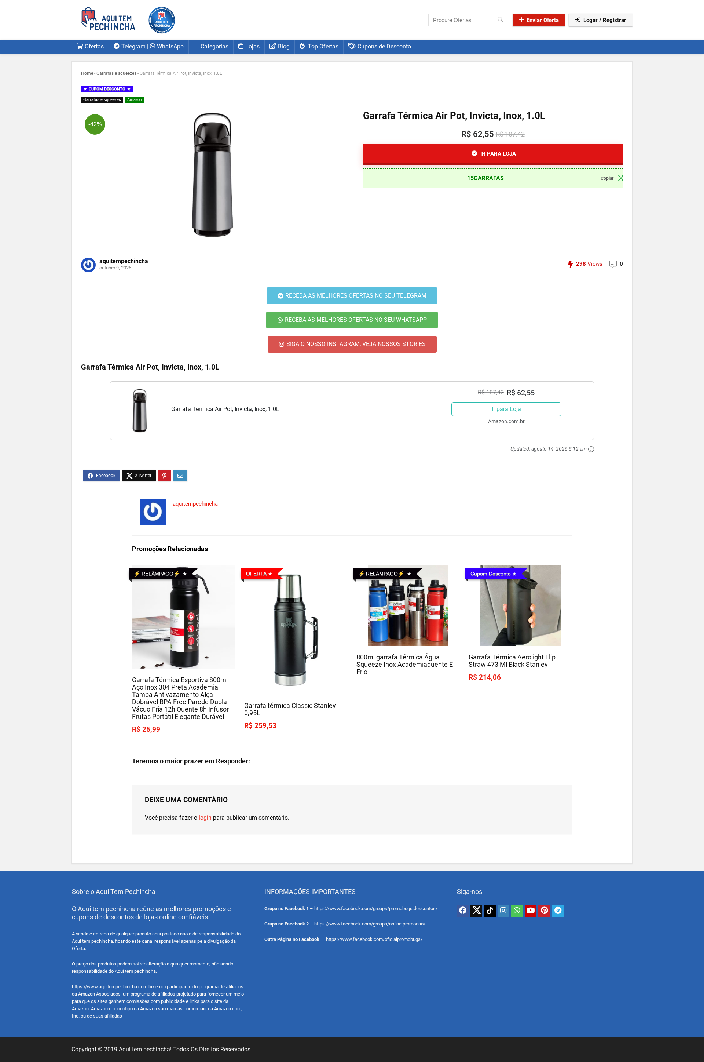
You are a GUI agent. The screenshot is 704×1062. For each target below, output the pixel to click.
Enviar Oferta (543, 20)
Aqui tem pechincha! (145, 1049)
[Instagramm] (503, 911)
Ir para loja (497, 153)
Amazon (134, 99)
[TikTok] (490, 911)
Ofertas (94, 46)
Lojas (252, 46)
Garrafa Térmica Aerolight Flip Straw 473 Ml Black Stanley (512, 661)
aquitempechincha (123, 261)
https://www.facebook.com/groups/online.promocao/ (369, 924)
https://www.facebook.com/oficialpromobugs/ (374, 939)
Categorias (214, 46)
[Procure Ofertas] (500, 20)
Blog (284, 46)
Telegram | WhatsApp (152, 46)
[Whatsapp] (517, 911)
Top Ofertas (322, 46)
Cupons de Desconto (384, 46)
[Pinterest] (544, 911)
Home (87, 73)
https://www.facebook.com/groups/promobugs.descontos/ (375, 908)
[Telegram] (558, 911)
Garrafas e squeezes (116, 73)
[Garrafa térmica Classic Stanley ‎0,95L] (296, 570)
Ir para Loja (506, 408)
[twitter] (476, 911)
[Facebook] (463, 911)
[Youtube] (530, 911)
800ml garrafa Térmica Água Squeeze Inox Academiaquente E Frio (404, 665)
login (205, 817)
